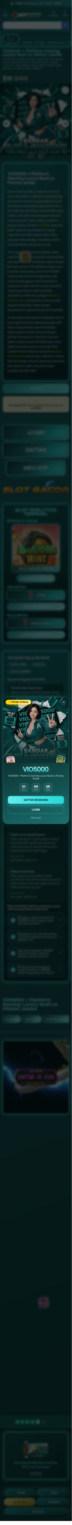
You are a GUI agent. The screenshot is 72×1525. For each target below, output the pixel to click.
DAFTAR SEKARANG (36, 799)
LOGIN (36, 809)
